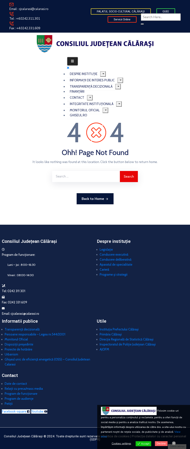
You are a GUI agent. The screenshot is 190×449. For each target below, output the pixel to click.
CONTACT (77, 97)
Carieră (104, 269)
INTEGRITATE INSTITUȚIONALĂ (91, 104)
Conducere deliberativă (115, 259)
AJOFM (104, 349)
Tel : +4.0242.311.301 (24, 18)
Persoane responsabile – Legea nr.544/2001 (35, 334)
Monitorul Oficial (16, 339)
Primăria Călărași (111, 334)
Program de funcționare (21, 393)
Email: (20, 313)
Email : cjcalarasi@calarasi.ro (28, 9)
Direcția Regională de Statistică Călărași (126, 339)
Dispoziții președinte (19, 344)
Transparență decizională (22, 329)
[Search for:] (86, 176)
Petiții (9, 403)
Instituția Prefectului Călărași (119, 329)
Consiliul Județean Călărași (29, 241)
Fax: (14, 302)
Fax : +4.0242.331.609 (24, 28)
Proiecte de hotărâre (18, 349)
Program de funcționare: (18, 255)
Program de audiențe (19, 398)
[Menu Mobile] (72, 61)
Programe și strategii (113, 274)
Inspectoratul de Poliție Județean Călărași (128, 344)
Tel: (13, 291)
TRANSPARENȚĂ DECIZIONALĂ (91, 86)
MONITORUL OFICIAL (85, 110)
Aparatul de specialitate (116, 264)
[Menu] (103, 74)
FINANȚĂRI (77, 91)
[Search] (142, 24)
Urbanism (11, 354)
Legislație (106, 249)
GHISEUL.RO (78, 115)
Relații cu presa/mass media (24, 388)
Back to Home (93, 199)
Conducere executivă (114, 254)
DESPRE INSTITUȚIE (83, 74)
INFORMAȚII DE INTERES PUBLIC (92, 80)
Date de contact (16, 383)
